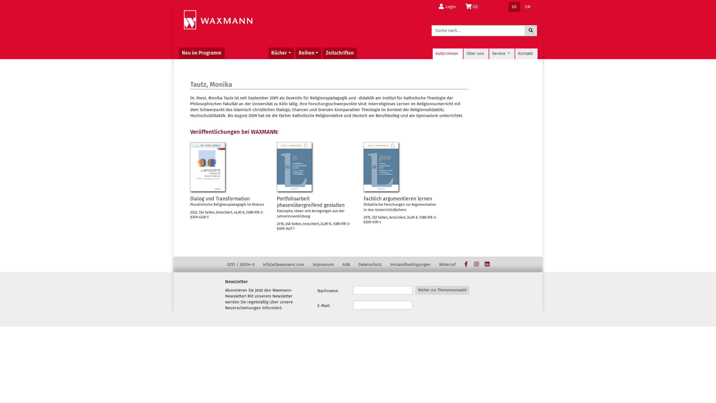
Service (499, 53)
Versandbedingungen (410, 264)
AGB (346, 264)
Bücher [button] (279, 53)
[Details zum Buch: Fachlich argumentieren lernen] (381, 166)
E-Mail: (323, 305)
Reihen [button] (306, 53)
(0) (476, 6)
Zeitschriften (340, 53)
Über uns (475, 53)
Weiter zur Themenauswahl (442, 290)
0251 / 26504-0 (241, 264)
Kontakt (525, 53)
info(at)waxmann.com (283, 264)
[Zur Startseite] (218, 20)
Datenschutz (370, 264)
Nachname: (328, 290)
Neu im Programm (202, 53)
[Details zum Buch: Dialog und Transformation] (207, 166)
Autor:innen (446, 53)
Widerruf (447, 264)
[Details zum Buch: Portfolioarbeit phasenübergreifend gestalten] (294, 166)
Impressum (323, 264)
